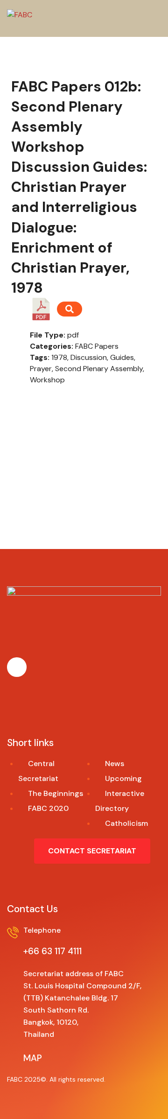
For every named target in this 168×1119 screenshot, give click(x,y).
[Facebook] (17, 667)
